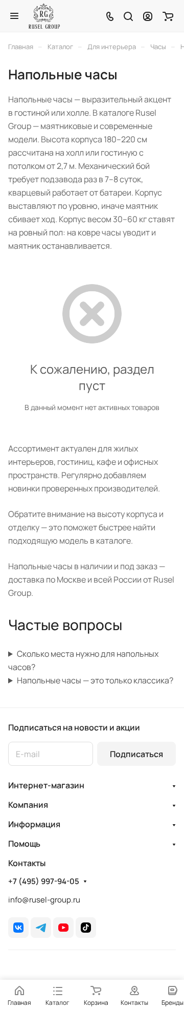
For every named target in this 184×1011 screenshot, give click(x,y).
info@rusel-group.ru (44, 899)
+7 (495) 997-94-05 (43, 881)
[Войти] (147, 16)
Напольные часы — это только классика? (95, 680)
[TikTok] (86, 927)
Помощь (24, 843)
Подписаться (136, 754)
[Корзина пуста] (168, 16)
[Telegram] (41, 927)
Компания (28, 804)
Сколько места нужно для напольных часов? (83, 660)
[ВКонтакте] (18, 927)
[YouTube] (63, 927)
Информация (34, 824)
